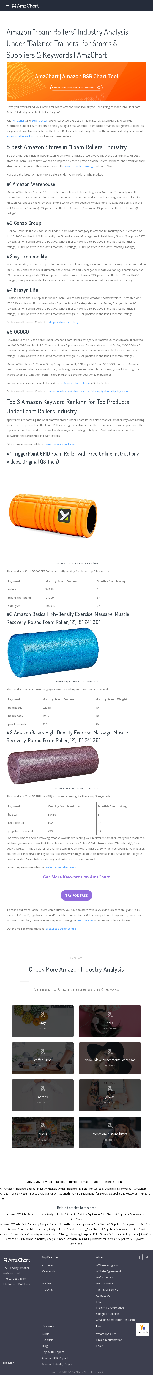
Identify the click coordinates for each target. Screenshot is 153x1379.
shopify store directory (63, 322)
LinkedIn (108, 1182)
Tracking (47, 1289)
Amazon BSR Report (55, 1358)
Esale (99, 1346)
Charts (46, 1277)
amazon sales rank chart (64, 391)
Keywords (48, 1271)
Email (84, 1182)
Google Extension (107, 1314)
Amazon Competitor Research (115, 1319)
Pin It (121, 1182)
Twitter (47, 1182)
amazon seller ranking (20, 136)
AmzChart (19, 120)
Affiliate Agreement (108, 1271)
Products (48, 1265)
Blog (45, 1346)
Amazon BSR (85, 920)
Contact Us (103, 1295)
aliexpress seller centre (61, 928)
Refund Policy (104, 1277)
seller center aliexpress (61, 867)
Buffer (96, 1182)
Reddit (60, 1182)
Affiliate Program (107, 1265)
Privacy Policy (105, 1283)
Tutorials (47, 1340)
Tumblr (73, 1182)
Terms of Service (107, 1289)
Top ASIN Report (53, 1352)
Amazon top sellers (76, 383)
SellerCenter (40, 120)
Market (46, 1283)
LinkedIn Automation (109, 1340)
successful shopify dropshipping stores (105, 391)
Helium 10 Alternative (110, 1307)
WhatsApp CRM (106, 1334)
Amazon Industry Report (58, 1364)
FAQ (99, 1301)
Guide (45, 1334)
